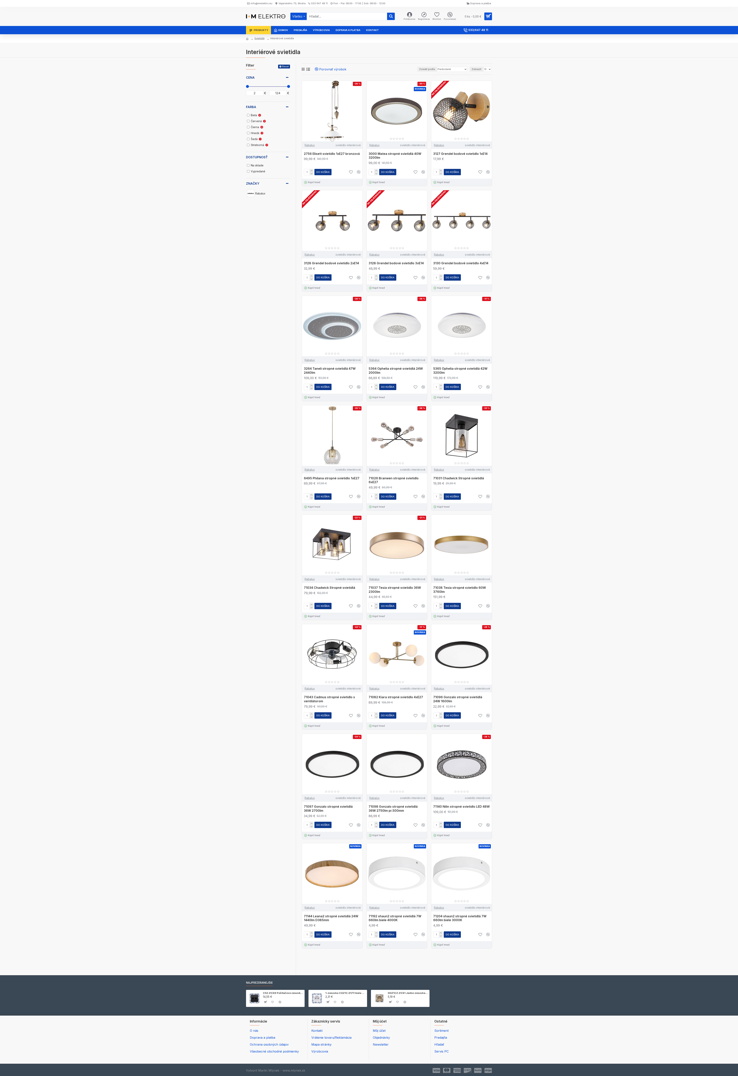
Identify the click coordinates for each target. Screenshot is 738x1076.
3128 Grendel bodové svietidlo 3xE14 (396, 263)
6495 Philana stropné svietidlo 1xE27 (331, 478)
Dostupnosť (257, 157)
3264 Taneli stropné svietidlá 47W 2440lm (330, 371)
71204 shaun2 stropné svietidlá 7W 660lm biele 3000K (459, 918)
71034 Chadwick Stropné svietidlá (329, 588)
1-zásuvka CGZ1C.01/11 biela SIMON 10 (345, 992)
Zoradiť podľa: (427, 69)
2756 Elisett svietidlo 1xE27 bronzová (332, 154)
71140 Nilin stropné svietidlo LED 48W (461, 806)
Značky (252, 183)
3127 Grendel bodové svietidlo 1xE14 (460, 154)
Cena (250, 77)
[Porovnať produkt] (358, 606)
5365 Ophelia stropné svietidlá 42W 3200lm (460, 371)
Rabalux (310, 145)
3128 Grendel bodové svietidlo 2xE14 (331, 263)
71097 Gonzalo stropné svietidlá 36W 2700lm (328, 808)
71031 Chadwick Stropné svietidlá (458, 478)
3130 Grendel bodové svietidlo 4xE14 (460, 263)
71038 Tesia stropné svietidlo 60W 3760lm (459, 590)
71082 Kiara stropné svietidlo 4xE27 (396, 697)
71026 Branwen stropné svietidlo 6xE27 (394, 480)
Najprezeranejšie (259, 982)
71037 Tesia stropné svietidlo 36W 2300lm (395, 590)
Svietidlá (259, 38)
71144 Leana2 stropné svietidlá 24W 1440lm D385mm (331, 918)
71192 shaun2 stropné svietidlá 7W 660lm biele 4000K (395, 918)
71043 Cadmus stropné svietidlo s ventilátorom (329, 699)
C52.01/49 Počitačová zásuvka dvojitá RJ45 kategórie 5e (283, 992)
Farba (251, 107)
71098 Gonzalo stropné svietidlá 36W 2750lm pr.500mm (393, 808)
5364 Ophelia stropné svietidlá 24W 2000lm (396, 371)
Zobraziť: (477, 69)
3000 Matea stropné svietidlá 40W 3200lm (395, 156)
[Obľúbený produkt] (351, 606)
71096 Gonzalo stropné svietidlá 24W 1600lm (457, 699)
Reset (285, 66)
